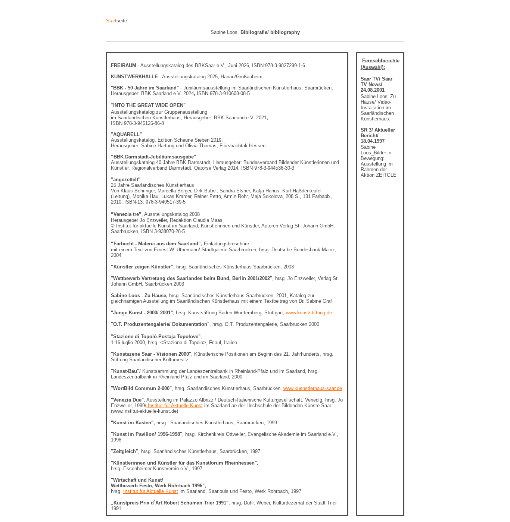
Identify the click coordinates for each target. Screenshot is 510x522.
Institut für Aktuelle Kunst (174, 405)
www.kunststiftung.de (309, 312)
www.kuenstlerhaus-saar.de (312, 388)
